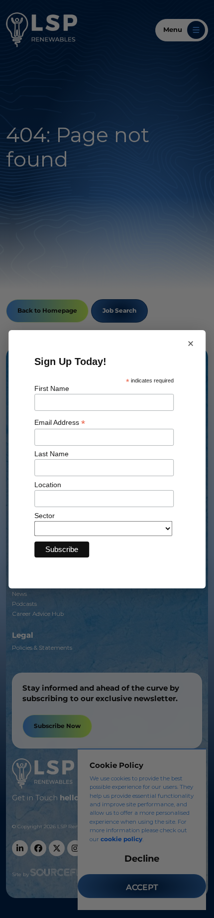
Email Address (59, 422)
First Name (51, 388)
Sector (44, 516)
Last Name (51, 454)
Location (47, 485)
